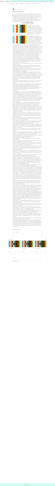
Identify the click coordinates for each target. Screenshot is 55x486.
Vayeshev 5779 (38, 248)
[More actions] (41, 9)
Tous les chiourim (11, 3)
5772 (21, 229)
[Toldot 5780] (27, 244)
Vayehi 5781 (11, 248)
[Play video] (20, 29)
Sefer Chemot (34, 3)
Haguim (17, 3)
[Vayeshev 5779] (40, 244)
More (39, 3)
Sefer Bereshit (28, 3)
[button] (20, 1)
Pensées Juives (22, 3)
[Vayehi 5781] (14, 244)
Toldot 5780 (24, 248)
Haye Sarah (18, 229)
